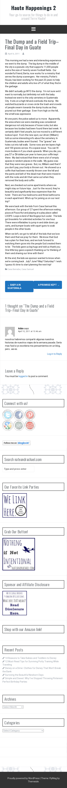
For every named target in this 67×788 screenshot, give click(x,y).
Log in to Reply (54, 354)
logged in (23, 376)
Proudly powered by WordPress (23, 778)
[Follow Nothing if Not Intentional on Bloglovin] (16, 442)
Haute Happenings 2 (33, 8)
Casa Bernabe (13, 269)
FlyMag (53, 778)
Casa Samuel (27, 269)
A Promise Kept (49, 285)
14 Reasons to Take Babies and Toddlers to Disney (30, 658)
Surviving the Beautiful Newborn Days (24, 675)
